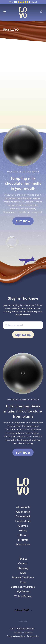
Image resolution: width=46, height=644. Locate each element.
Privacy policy (33, 636)
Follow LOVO (21, 610)
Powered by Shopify (23, 621)
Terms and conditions (16, 636)
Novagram (27, 632)
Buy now (23, 452)
